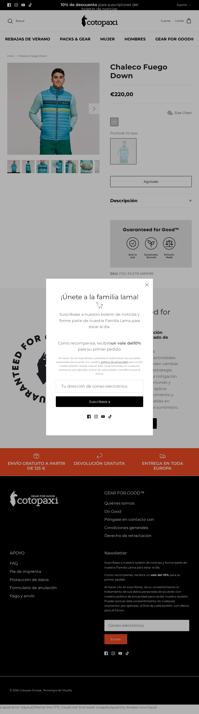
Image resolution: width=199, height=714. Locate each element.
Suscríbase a (99, 401)
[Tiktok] (110, 416)
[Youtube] (103, 416)
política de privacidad (114, 362)
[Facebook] (89, 416)
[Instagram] (96, 416)
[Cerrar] (146, 284)
